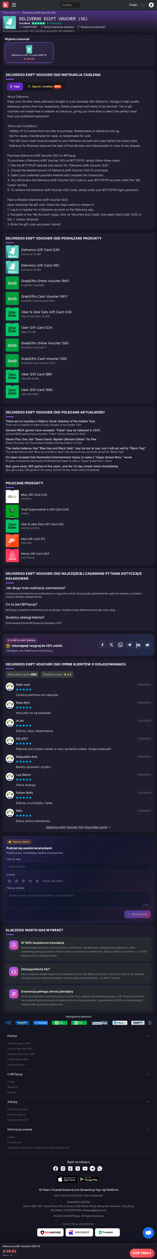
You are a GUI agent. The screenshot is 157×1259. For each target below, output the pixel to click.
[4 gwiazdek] (30, 881)
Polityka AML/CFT (17, 1119)
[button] (78, 1035)
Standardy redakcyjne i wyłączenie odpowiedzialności (38, 1147)
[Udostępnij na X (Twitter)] (111, 644)
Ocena (10, 874)
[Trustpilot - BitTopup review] (107, 1232)
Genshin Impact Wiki (19, 1043)
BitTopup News (16, 1064)
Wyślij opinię (139, 914)
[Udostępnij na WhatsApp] (120, 644)
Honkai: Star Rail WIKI (19, 1048)
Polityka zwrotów (17, 1109)
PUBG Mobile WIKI (17, 1059)
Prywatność (14, 1142)
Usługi (11, 1136)
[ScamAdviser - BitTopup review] (50, 1232)
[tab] (15, 86)
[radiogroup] (23, 689)
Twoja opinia (15, 888)
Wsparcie (12, 1086)
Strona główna (11, 12)
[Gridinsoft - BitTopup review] (79, 1232)
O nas (10, 1081)
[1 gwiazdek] (9, 881)
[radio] (17, 689)
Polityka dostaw (16, 1114)
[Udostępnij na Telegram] (129, 644)
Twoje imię (13, 859)
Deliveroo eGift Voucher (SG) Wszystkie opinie (76, 827)
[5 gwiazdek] (37, 881)
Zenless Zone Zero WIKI (21, 1054)
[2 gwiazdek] (16, 881)
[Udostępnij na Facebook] (102, 644)
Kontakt (11, 1092)
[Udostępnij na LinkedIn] (138, 644)
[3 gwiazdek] (23, 881)
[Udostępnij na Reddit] (147, 644)
